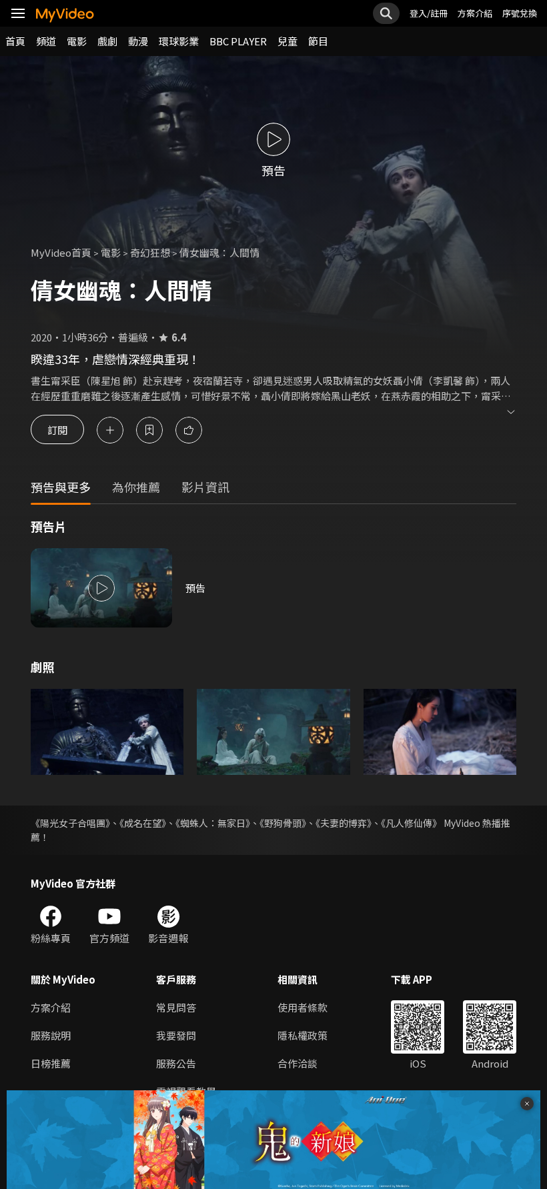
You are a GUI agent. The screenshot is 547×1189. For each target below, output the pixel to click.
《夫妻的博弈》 (344, 823)
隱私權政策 (303, 1035)
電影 (77, 41)
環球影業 (179, 41)
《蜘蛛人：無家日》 (212, 823)
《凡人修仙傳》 (411, 823)
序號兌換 (519, 13)
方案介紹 (475, 13)
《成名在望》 (142, 823)
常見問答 (176, 1007)
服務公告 (176, 1063)
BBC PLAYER (238, 41)
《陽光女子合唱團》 (70, 823)
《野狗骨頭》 (282, 823)
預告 (195, 588)
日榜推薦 (51, 1063)
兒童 (288, 41)
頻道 (46, 41)
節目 (318, 41)
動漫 (138, 41)
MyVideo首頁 (61, 252)
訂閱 (57, 430)
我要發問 (176, 1035)
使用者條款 (303, 1007)
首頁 (15, 41)
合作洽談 (298, 1063)
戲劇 (107, 41)
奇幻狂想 (150, 252)
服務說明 (51, 1035)
